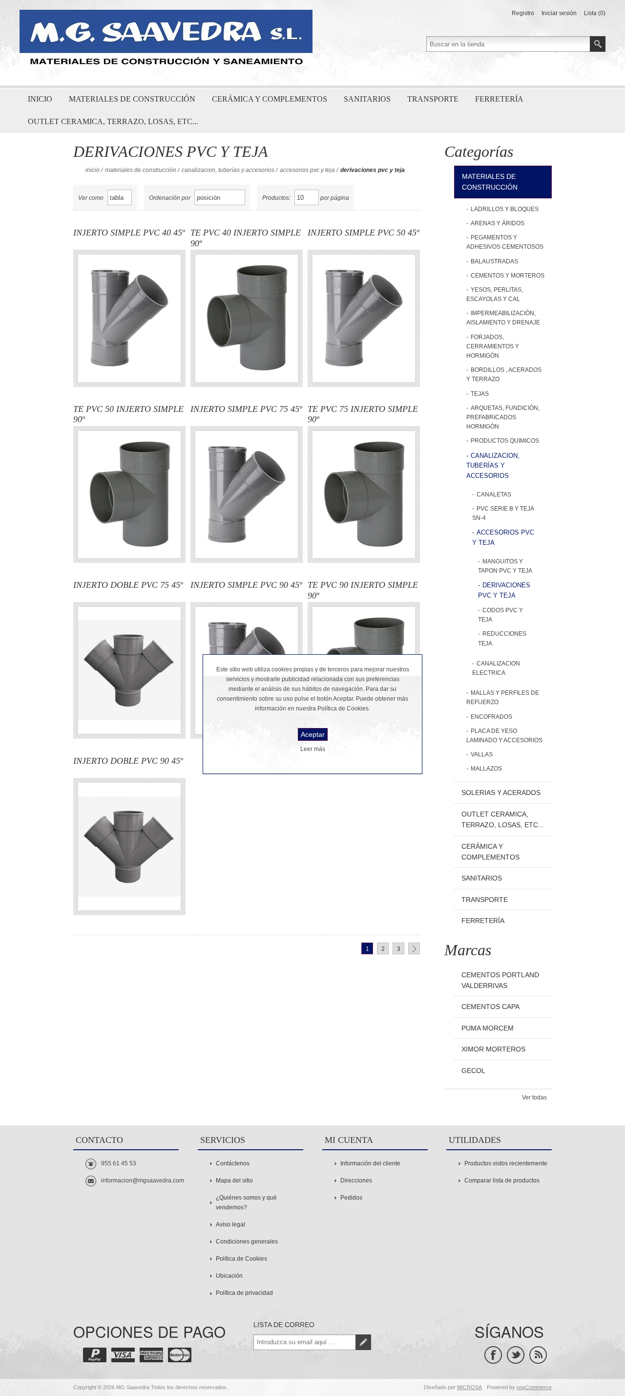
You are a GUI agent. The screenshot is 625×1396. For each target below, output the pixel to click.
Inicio (92, 170)
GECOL (473, 1070)
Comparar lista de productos (502, 1180)
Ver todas (534, 1097)
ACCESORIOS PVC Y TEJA (307, 170)
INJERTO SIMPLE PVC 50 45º (363, 232)
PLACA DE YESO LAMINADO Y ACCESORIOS (504, 736)
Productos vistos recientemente (505, 1163)
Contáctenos (233, 1163)
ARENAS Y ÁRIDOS (497, 223)
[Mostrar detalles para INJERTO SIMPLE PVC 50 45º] (363, 318)
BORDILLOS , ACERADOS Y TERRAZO (504, 374)
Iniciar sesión (559, 13)
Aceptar (313, 734)
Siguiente (414, 948)
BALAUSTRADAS (494, 261)
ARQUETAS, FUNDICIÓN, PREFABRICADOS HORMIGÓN (503, 417)
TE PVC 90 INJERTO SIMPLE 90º (363, 590)
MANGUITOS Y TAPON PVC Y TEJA (505, 566)
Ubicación (229, 1275)
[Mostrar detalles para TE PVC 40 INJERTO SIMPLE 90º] (246, 318)
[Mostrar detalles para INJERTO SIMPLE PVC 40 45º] (129, 318)
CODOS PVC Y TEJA (500, 615)
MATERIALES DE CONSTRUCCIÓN (140, 170)
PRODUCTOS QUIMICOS (505, 440)
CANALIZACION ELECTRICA (496, 668)
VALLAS (482, 754)
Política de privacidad (244, 1292)
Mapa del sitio (234, 1180)
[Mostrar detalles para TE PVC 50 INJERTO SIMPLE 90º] (129, 494)
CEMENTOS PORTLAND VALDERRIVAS (500, 980)
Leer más (312, 749)
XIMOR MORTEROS (493, 1049)
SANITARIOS (481, 878)
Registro (523, 13)
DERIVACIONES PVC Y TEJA (504, 590)
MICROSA (469, 1387)
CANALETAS (494, 494)
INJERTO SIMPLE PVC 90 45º (246, 585)
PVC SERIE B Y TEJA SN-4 (503, 513)
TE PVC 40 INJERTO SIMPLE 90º (245, 238)
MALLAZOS (486, 768)
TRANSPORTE (484, 899)
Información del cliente (370, 1163)
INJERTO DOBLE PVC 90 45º (128, 761)
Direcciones (356, 1180)
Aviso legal (230, 1224)
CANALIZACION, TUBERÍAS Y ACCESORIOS (228, 170)
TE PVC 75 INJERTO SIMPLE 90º (363, 414)
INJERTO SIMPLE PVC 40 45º (129, 232)
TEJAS (480, 393)
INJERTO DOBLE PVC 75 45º (128, 585)
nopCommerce (534, 1387)
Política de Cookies (241, 1258)
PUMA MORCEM (487, 1028)
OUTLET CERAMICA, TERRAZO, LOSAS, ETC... (502, 819)
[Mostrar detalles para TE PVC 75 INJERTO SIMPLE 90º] (363, 494)
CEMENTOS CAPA (490, 1006)
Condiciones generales (247, 1241)
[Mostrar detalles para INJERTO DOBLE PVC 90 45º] (129, 846)
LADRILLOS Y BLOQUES (505, 209)
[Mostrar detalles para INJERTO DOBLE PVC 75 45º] (129, 670)
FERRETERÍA (482, 920)
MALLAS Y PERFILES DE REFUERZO (502, 697)
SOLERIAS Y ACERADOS (501, 792)
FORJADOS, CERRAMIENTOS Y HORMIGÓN (492, 346)
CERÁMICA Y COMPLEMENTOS (490, 851)
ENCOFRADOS (491, 716)
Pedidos (351, 1197)
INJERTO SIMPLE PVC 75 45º (246, 409)
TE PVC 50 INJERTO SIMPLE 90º (128, 414)
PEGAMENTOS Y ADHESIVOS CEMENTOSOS (504, 242)
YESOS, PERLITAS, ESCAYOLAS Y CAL (494, 294)
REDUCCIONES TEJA (502, 638)
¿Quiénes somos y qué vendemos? (246, 1202)
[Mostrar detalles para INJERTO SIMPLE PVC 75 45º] (246, 494)
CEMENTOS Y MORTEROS (507, 275)
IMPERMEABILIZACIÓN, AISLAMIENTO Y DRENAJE (503, 318)
